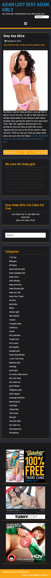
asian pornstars (26, 45)
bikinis (11, 308)
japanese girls (39, 45)
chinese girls (14, 312)
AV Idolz (12, 300)
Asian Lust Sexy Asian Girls (25, 7)
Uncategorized (15, 429)
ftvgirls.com (14, 339)
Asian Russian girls (16, 288)
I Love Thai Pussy (16, 358)
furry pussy (13, 343)
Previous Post (11, 152)
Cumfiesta (13, 327)
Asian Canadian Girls (17, 273)
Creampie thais (15, 323)
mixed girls (13, 370)
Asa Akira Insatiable (39, 136)
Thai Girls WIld (15, 421)
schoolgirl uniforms (17, 397)
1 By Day (12, 257)
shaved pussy (14, 401)
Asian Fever (14, 277)
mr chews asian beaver (18, 374)
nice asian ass (14, 382)
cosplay (12, 320)
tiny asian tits (14, 425)
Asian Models (14, 280)
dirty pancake (14, 335)
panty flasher (14, 386)
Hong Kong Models (17, 355)
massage (12, 366)
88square (13, 261)
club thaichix (14, 316)
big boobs (13, 304)
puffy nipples (14, 394)
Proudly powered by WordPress (15, 572)
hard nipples (14, 347)
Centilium (33, 575)
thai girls (12, 417)
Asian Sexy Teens (16, 296)
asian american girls (11, 45)
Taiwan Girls (14, 409)
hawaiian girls (14, 351)
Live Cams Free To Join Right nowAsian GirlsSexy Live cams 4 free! (25, 217)
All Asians (13, 265)
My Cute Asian (15, 378)
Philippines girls (15, 390)
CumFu (12, 331)
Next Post (41, 152)
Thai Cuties (13, 413)
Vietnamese (14, 432)
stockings (13, 405)
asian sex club (15, 292)
